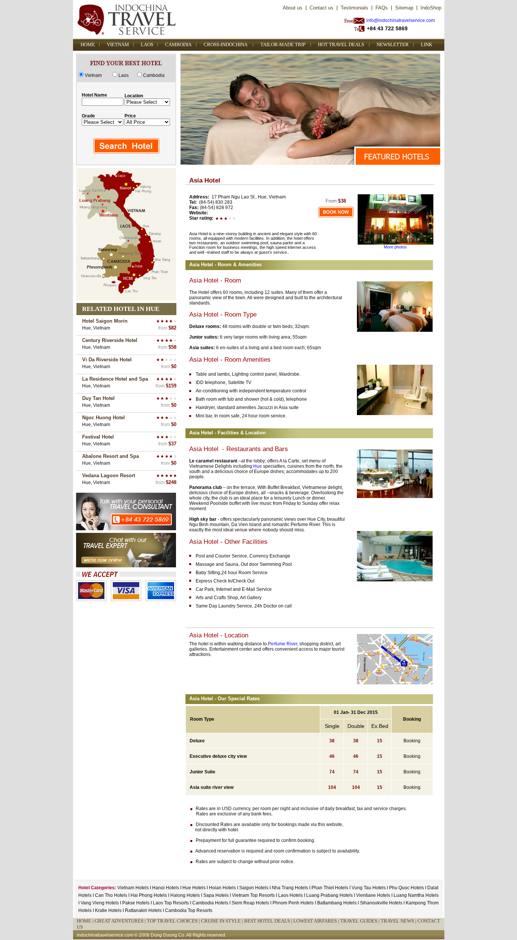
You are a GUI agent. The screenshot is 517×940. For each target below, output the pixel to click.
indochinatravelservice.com (105, 935)
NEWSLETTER (393, 44)
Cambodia (154, 75)
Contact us (321, 8)
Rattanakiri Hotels (144, 910)
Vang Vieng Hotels (100, 903)
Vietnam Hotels (133, 887)
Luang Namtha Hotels (416, 895)
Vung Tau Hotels (369, 887)
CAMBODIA (178, 44)
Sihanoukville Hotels (381, 903)
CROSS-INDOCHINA (226, 44)
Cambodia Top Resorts (188, 910)
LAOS (147, 44)
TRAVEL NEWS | (399, 921)
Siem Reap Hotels (251, 903)
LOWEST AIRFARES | (316, 921)
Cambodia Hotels (210, 903)
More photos (395, 247)
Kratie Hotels (109, 910)
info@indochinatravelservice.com (400, 20)
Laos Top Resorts (171, 903)
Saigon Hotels (253, 887)
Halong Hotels (185, 895)
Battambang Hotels (337, 903)
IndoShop (430, 8)
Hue (257, 466)
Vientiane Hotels (373, 895)
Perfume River (282, 643)
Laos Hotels (290, 895)
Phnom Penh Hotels (294, 903)
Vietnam (93, 75)
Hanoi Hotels (165, 887)
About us (292, 8)
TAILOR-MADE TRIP (282, 44)
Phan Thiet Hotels (329, 887)
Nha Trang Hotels (290, 887)
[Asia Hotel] (395, 243)
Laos (123, 75)
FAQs (381, 8)
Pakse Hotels (136, 903)
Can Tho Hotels (111, 895)
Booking (411, 740)
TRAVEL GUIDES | (360, 921)
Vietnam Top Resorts (253, 895)
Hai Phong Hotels (149, 895)
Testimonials (354, 8)
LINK (426, 44)
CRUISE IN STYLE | (222, 921)
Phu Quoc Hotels (406, 887)
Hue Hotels (194, 887)
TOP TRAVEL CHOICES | (174, 921)
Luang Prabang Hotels (330, 895)
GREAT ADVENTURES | (121, 921)
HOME (88, 44)
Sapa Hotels (216, 895)
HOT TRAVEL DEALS (341, 44)
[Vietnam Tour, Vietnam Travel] (336, 216)
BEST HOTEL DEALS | (268, 921)
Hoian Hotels (222, 887)
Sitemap (404, 8)
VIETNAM (118, 44)
